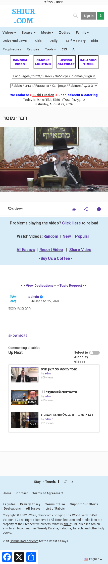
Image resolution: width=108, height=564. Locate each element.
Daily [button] (53, 41)
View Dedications (39, 285)
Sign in (88, 16)
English (94, 559)
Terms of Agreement (47, 493)
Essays (27, 32)
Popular (82, 236)
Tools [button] (49, 49)
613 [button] (64, 49)
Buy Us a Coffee (55, 258)
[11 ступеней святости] (24, 397)
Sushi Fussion (43, 95)
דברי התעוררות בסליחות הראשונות (67, 415)
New (67, 236)
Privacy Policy (30, 504)
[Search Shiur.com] (76, 15)
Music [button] (46, 32)
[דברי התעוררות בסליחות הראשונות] (24, 420)
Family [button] (81, 32)
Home (7, 493)
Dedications (12, 508)
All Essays (26, 249)
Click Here (71, 223)
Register (9, 504)
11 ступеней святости (59, 392)
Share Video (80, 249)
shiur (67, 524)
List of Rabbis (55, 508)
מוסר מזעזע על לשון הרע (59, 369)
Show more (17, 336)
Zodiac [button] (64, 32)
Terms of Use (55, 504)
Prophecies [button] (12, 49)
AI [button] (74, 49)
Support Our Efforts (84, 504)
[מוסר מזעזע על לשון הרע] (24, 374)
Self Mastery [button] (76, 41)
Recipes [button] (33, 49)
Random (50, 236)
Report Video (51, 249)
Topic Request (71, 285)
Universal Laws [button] (15, 41)
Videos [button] (8, 32)
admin (33, 297)
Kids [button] (38, 41)
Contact (22, 493)
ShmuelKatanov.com (24, 541)
